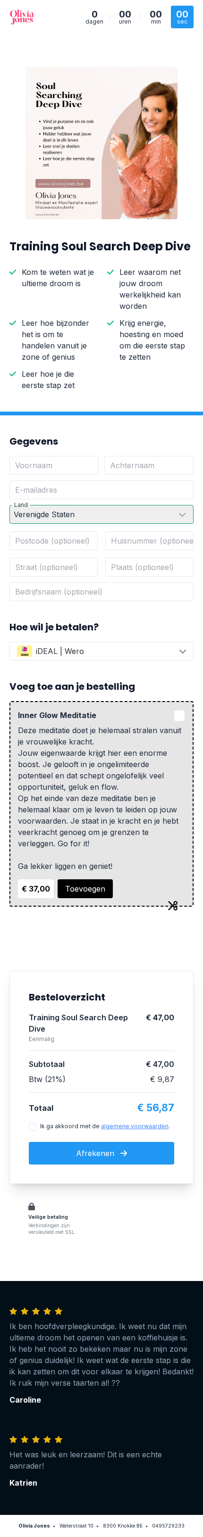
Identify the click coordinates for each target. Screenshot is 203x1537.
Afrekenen (96, 1153)
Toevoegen (85, 888)
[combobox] (101, 651)
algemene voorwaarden (135, 1126)
